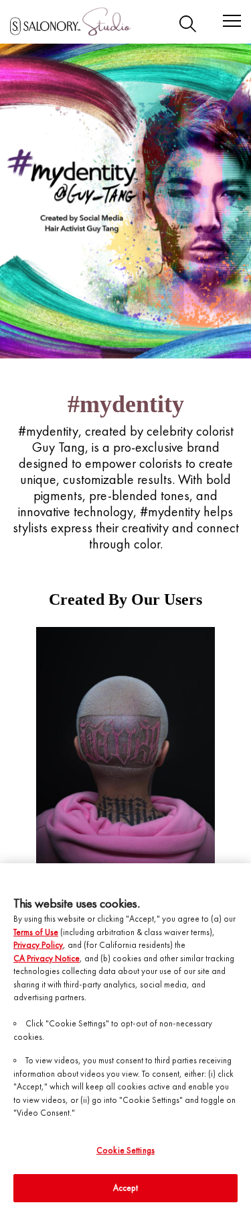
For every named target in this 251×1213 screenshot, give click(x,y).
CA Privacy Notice (46, 958)
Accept (126, 1188)
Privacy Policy (38, 945)
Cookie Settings (125, 1150)
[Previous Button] (21, 746)
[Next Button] (230, 746)
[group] (125, 746)
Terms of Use (35, 932)
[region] (125, 1038)
